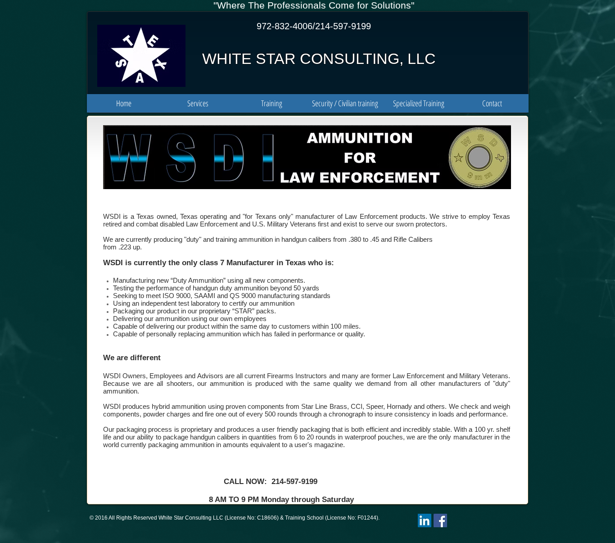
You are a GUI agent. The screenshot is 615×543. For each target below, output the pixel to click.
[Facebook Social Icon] (440, 520)
